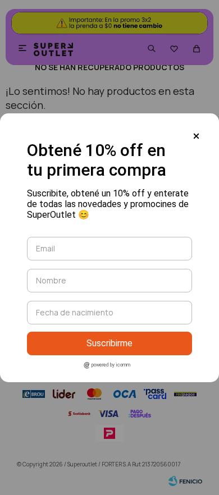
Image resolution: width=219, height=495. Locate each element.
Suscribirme (109, 343)
